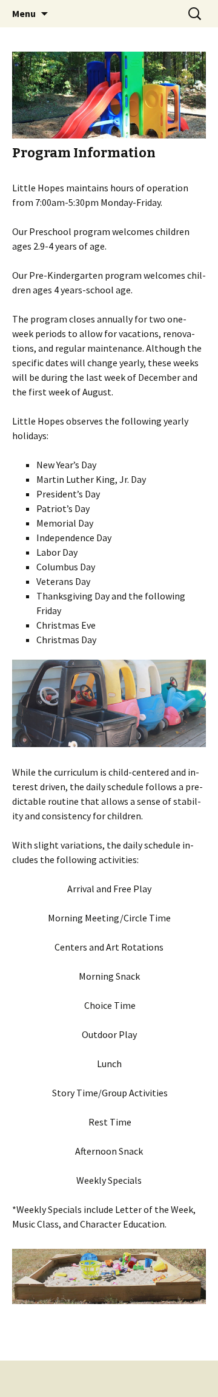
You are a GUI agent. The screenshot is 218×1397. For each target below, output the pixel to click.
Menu (24, 13)
